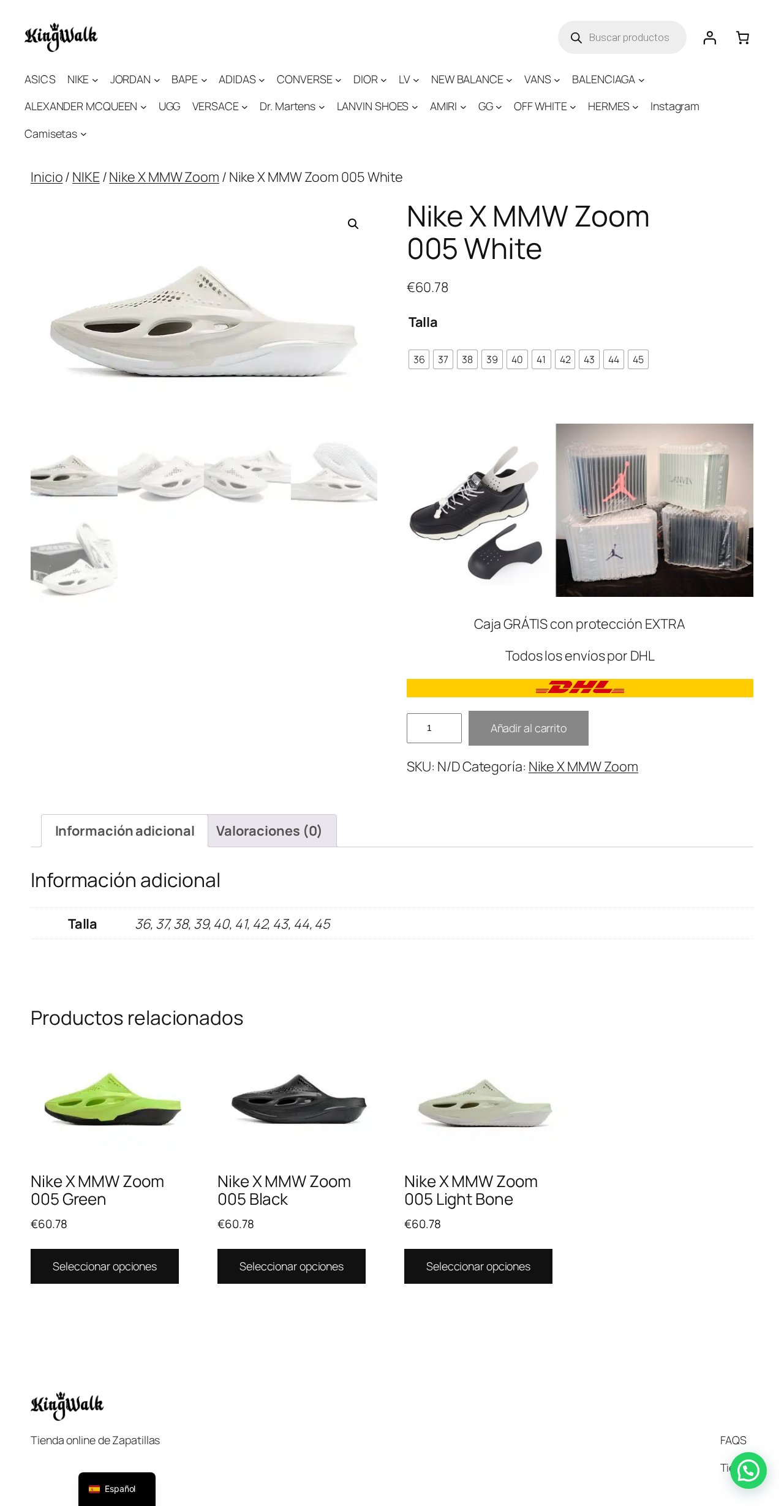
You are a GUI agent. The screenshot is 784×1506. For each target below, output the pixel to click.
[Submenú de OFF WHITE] (573, 106)
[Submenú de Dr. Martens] (321, 106)
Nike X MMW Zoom (164, 177)
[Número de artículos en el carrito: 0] (743, 37)
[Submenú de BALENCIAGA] (641, 79)
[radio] (419, 359)
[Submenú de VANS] (557, 79)
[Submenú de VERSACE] (244, 106)
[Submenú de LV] (416, 79)
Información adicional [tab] (125, 831)
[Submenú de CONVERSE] (338, 79)
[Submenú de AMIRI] (463, 106)
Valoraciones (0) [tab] (269, 831)
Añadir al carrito (529, 728)
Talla (424, 322)
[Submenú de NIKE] (95, 79)
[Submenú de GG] (499, 106)
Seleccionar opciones (105, 1266)
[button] (353, 224)
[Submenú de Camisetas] (83, 133)
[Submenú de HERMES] (635, 106)
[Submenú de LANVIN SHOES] (415, 106)
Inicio (46, 177)
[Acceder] (709, 37)
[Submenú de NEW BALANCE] (509, 79)
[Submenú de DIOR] (383, 79)
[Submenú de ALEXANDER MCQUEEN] (143, 106)
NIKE (86, 177)
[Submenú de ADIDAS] (261, 79)
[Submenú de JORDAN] (157, 79)
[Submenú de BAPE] (204, 79)
